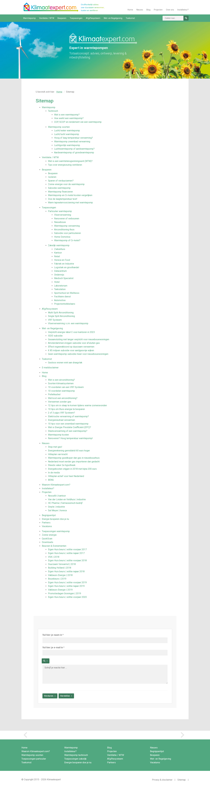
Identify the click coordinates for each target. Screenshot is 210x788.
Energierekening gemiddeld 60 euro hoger (69, 450)
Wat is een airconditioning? (61, 379)
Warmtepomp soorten (59, 127)
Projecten (158, 10)
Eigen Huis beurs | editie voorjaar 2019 (67, 582)
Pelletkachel (54, 394)
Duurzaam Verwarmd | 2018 (62, 564)
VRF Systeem (55, 319)
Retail (57, 256)
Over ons (170, 10)
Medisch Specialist (63, 278)
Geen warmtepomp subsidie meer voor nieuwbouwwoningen (78, 354)
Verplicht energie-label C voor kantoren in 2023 (71, 332)
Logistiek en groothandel (66, 267)
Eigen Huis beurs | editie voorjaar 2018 (67, 560)
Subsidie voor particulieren (67, 233)
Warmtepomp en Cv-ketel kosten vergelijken (70, 195)
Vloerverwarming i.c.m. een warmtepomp (68, 323)
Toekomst (130, 18)
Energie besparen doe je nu (55, 519)
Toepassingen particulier (33, 758)
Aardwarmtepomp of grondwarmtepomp (74, 152)
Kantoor (58, 252)
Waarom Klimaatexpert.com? (56, 484)
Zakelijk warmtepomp (58, 245)
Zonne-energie (49, 535)
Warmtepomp (29, 18)
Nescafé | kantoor (57, 495)
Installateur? (183, 10)
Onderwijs (59, 274)
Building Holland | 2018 (59, 567)
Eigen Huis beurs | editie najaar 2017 (66, 553)
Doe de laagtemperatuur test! (62, 199)
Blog (148, 10)
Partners (46, 522)
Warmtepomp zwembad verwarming (72, 141)
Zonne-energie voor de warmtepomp (66, 184)
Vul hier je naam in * (53, 635)
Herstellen (65, 696)
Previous (26, 735)
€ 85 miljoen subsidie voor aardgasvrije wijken (71, 350)
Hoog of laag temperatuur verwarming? (73, 137)
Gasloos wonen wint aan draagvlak (65, 362)
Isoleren (52, 177)
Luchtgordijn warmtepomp (67, 145)
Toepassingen (76, 18)
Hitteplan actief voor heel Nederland (66, 476)
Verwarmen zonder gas (59, 401)
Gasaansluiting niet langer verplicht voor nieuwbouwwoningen (78, 339)
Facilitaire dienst (62, 296)
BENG (51, 480)
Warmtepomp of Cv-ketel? (67, 240)
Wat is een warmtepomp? (67, 114)
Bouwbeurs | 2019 (57, 578)
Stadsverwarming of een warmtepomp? (67, 431)
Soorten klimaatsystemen (61, 383)
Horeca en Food (62, 260)
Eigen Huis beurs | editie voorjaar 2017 (67, 549)
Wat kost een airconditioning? (62, 398)
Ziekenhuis (59, 249)
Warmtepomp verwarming (67, 225)
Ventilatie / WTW (46, 18)
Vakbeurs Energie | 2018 (60, 575)
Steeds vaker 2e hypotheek (61, 465)
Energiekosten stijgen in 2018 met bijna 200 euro (72, 469)
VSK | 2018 (53, 557)
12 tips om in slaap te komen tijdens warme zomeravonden (77, 405)
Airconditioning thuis (64, 229)
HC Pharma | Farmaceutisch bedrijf (65, 503)
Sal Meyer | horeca (57, 510)
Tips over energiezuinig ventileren (65, 164)
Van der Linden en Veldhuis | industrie (67, 499)
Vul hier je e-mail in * (53, 647)
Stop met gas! (55, 447)
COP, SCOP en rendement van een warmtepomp (78, 122)
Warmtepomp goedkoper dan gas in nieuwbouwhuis (74, 458)
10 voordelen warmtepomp (61, 390)
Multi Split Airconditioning (61, 312)
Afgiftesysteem (93, 18)
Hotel (57, 282)
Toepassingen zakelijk (75, 758)
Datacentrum (60, 271)
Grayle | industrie (56, 506)
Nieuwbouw (60, 222)
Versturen (48, 696)
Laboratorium (60, 285)
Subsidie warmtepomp (59, 188)
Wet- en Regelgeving (113, 18)
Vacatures (47, 526)
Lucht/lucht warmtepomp (66, 134)
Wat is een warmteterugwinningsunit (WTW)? (70, 161)
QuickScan (47, 538)
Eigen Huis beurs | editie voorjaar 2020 (67, 597)
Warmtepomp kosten (58, 434)
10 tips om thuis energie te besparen (66, 409)
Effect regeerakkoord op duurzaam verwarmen (71, 346)
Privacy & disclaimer (162, 779)
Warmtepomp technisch (76, 755)
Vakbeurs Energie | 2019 (60, 589)
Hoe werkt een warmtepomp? (69, 118)
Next (183, 735)
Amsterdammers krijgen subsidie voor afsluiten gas (74, 343)
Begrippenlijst (49, 515)
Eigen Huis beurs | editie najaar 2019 (66, 586)
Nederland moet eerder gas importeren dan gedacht (74, 461)
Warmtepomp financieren (60, 191)
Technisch (53, 111)
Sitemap (181, 779)
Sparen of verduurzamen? (61, 180)
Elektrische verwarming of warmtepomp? (68, 416)
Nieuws (139, 10)
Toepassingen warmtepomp (56, 531)
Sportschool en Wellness (66, 293)
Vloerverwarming (62, 214)
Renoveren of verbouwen (66, 218)
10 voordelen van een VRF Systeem (66, 387)
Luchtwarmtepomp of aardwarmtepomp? (74, 148)
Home (130, 10)
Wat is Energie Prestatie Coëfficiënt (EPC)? (69, 427)
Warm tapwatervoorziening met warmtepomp (70, 202)
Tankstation (60, 289)
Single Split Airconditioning (61, 316)
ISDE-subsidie (55, 335)
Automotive (60, 300)
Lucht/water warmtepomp (67, 130)
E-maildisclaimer (50, 367)
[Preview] (45, 660)
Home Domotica (62, 236)
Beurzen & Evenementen (54, 546)
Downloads (47, 542)
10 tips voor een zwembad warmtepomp (68, 423)
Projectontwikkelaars (64, 303)
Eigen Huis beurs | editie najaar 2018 (66, 571)
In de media (54, 472)
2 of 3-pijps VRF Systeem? (61, 412)
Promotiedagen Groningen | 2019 (64, 593)
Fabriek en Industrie (64, 263)
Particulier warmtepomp (60, 211)
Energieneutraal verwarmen (61, 420)
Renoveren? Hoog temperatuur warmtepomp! (70, 438)
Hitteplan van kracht (58, 454)
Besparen (62, 18)
